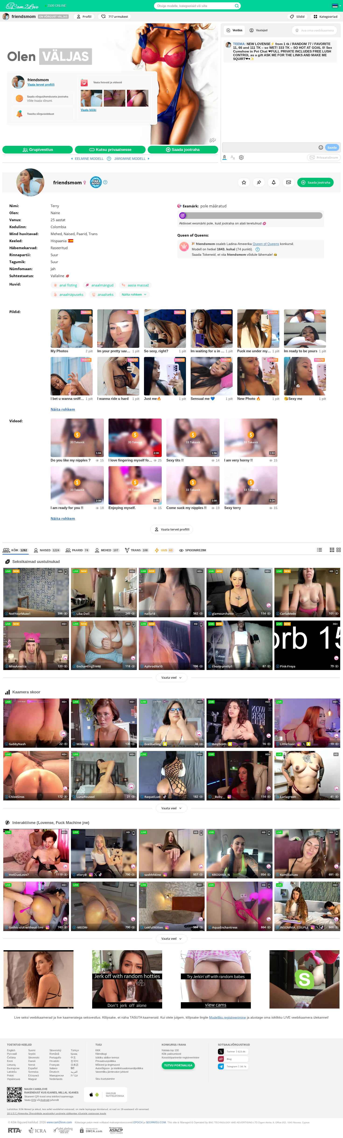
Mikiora (82, 744)
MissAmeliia (18, 666)
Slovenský (55, 1050)
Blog (229, 1059)
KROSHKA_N (221, 875)
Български (13, 1068)
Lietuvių (11, 1064)
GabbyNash (17, 744)
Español (32, 1068)
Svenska (33, 1071)
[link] (87, 158)
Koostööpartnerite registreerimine (180, 1057)
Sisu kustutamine (105, 1078)
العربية (74, 1071)
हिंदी (72, 1068)
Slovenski (33, 1057)
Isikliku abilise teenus (107, 1057)
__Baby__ (218, 797)
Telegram (236, 1066)
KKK (97, 1050)
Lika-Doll (83, 613)
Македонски (56, 1075)
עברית (74, 1075)
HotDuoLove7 (19, 875)
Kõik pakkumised (171, 1053)
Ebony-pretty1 (222, 666)
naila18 (149, 613)
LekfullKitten (153, 927)
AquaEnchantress (224, 927)
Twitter (236, 1051)
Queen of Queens (266, 244)
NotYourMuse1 (20, 613)
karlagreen (288, 797)
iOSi (33, 1100)
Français (54, 1064)
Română (54, 1053)
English (11, 1050)
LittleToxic (287, 744)
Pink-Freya (287, 666)
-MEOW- (82, 927)
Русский (12, 1053)
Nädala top (170, 1050)
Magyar (32, 1079)
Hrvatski (54, 1061)
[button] (114, 17)
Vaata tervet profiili (41, 84)
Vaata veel (169, 677)
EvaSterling (152, 744)
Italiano (53, 1068)
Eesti (10, 1061)
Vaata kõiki (88, 110)
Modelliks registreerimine (227, 1017)
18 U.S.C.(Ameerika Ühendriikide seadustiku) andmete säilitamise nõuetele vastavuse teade (56, 1113)
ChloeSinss (16, 797)
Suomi (31, 1050)
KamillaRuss (289, 875)
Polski (10, 1075)
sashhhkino (152, 875)
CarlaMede (288, 613)
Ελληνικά (33, 1075)
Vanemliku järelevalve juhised (111, 1071)
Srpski (31, 1053)
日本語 (74, 1064)
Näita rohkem (63, 409)
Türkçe (75, 1050)
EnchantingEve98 (89, 666)
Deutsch (54, 1071)
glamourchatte (223, 613)
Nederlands (56, 1079)
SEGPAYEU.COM (156, 1122)
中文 (73, 1057)
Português (55, 1057)
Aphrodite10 (153, 666)
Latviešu (12, 1071)
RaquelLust (152, 797)
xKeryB (82, 875)
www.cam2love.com (59, 1122)
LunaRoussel (86, 797)
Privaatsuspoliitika (105, 1061)
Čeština (11, 1057)
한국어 (74, 1061)
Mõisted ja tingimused (107, 1064)
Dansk (32, 1061)
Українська (13, 1079)
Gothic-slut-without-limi (26, 927)
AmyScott (219, 744)
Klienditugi (101, 1053)
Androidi (44, 1100)
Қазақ (74, 1053)
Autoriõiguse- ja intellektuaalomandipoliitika (119, 1068)
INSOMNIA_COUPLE (294, 927)
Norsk (31, 1064)
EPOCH (138, 1122)
